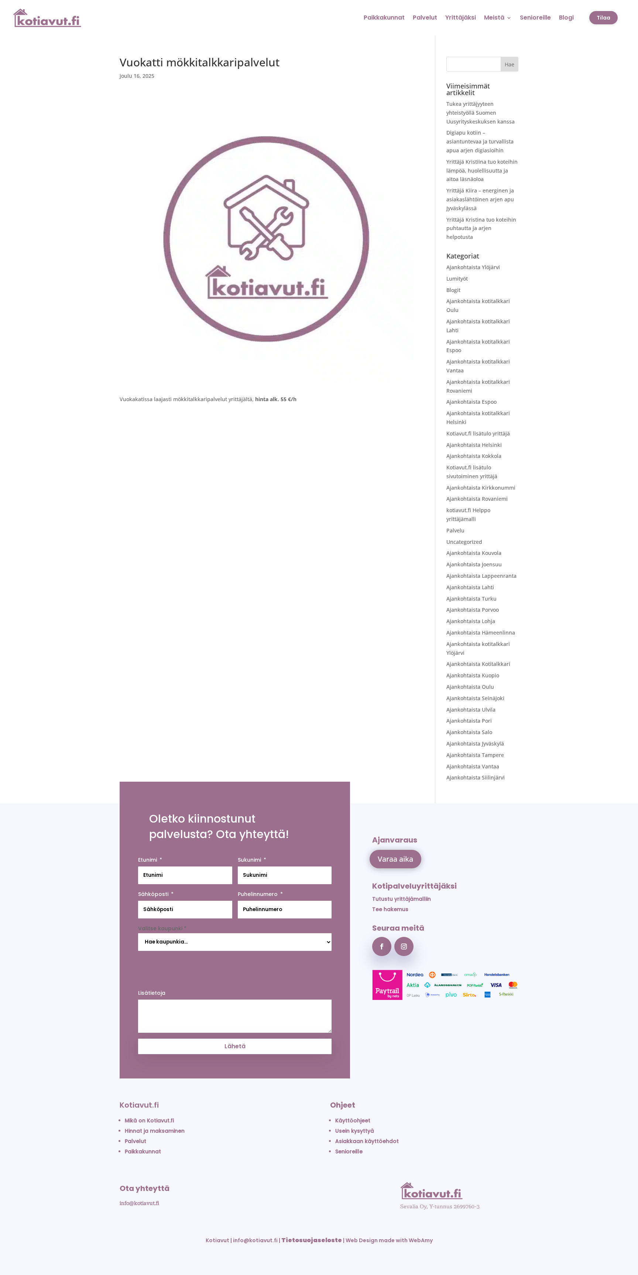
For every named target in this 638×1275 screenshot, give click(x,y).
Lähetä (235, 1046)
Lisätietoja (151, 993)
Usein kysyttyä (354, 1131)
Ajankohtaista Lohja (470, 621)
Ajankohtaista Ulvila (470, 709)
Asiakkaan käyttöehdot (367, 1141)
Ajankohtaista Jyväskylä (475, 743)
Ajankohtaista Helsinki (474, 444)
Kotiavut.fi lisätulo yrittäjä (478, 433)
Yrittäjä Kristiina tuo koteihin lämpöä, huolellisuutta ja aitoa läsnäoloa (482, 170)
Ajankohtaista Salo (469, 732)
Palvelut (425, 17)
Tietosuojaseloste (311, 1240)
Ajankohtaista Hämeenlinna (480, 632)
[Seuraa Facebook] (381, 946)
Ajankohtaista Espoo (471, 401)
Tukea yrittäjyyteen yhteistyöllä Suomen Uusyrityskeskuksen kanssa (480, 112)
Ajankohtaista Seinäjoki (475, 698)
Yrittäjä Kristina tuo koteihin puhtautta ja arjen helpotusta (481, 228)
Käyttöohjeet (352, 1120)
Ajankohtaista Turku (471, 598)
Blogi (566, 17)
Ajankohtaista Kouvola (473, 552)
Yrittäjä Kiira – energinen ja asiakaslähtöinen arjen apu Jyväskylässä (480, 199)
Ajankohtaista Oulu (470, 686)
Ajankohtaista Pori (469, 720)
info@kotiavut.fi (139, 1203)
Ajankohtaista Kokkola (473, 455)
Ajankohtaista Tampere (475, 754)
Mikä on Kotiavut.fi (149, 1120)
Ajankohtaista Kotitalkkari (478, 663)
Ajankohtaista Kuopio (472, 675)
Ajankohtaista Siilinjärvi (475, 777)
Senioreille (535, 17)
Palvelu (455, 530)
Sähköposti (153, 894)
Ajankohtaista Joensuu (474, 564)
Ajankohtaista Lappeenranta (481, 575)
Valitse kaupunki (162, 928)
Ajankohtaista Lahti (470, 587)
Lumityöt (457, 278)
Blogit (453, 289)
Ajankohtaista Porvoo (472, 609)
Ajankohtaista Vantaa (472, 766)
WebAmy (421, 1240)
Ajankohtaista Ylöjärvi (473, 267)
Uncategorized (464, 541)
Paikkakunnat (384, 17)
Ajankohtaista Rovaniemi (477, 498)
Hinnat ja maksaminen (155, 1131)
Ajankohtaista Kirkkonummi (480, 487)
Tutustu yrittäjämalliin (401, 899)
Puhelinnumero (258, 894)
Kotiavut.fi (139, 1105)
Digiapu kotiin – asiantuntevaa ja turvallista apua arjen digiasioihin (480, 141)
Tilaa (603, 17)
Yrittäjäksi (460, 17)
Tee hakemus (390, 909)
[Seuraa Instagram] (404, 946)
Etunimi (147, 860)
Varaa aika (395, 859)
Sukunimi (249, 860)
